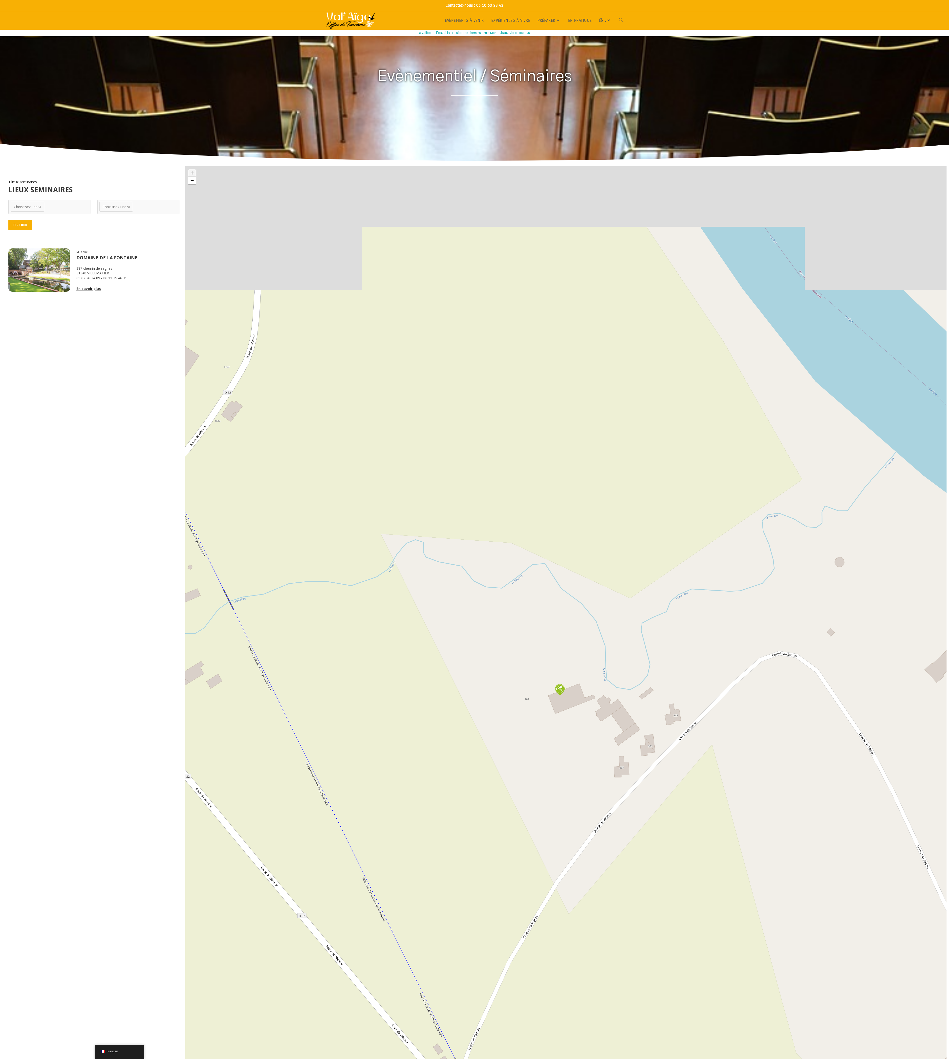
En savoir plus (88, 288)
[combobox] (49, 207)
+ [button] (192, 173)
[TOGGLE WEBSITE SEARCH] (620, 20)
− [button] (192, 180)
